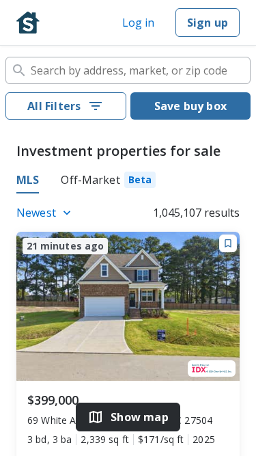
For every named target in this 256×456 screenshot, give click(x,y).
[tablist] (128, 182)
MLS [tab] (27, 179)
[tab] (108, 182)
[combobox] (128, 70)
